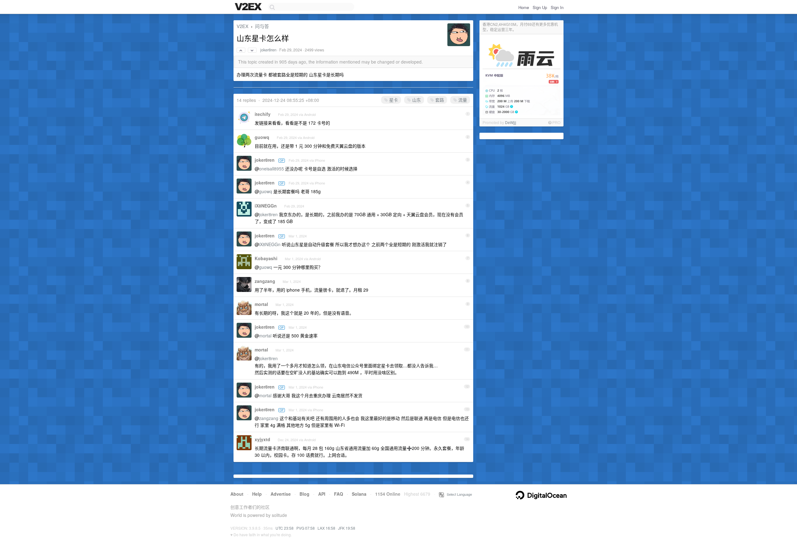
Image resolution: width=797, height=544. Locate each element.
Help (257, 494)
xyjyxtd (262, 439)
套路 (439, 100)
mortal (261, 304)
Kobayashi (266, 258)
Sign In (557, 7)
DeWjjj (510, 122)
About (236, 494)
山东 (416, 100)
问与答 (262, 26)
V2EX (242, 26)
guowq (262, 137)
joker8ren (268, 50)
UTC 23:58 (285, 528)
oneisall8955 (271, 168)
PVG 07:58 (305, 528)
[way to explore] (249, 7)
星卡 (393, 100)
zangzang (265, 281)
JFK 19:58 (346, 528)
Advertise (281, 494)
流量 (462, 100)
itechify (263, 114)
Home (523, 7)
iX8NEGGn (266, 206)
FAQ (338, 494)
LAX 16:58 (326, 528)
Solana (359, 494)
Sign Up (540, 7)
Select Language (458, 494)
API (321, 494)
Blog (304, 494)
